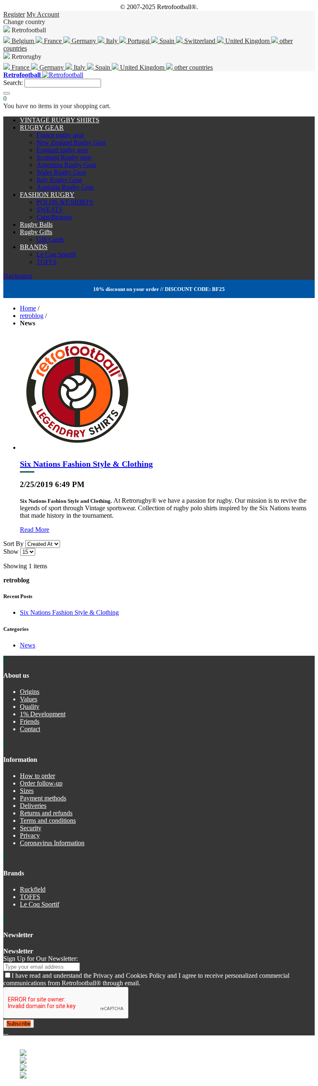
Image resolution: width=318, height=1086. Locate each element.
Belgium (23, 40)
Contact (30, 728)
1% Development (42, 714)
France (52, 40)
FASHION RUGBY (47, 194)
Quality (29, 706)
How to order (37, 775)
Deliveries (33, 805)
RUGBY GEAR (42, 127)
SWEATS (49, 209)
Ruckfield (33, 889)
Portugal (138, 40)
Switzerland (200, 40)
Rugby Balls (36, 224)
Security (30, 827)
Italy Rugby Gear (59, 179)
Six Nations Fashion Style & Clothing (86, 463)
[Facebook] (5, 1031)
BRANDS (34, 246)
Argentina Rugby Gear (66, 164)
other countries (193, 67)
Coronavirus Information (52, 842)
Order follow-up (41, 783)
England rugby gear (62, 149)
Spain (167, 40)
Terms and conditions (48, 820)
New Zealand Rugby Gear (71, 142)
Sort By (13, 543)
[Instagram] (7, 1031)
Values (28, 699)
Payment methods (43, 798)
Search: (13, 82)
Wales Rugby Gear (61, 172)
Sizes (27, 790)
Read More (34, 529)
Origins (29, 691)
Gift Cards (50, 239)
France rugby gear (60, 134)
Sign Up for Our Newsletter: (40, 958)
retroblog (31, 315)
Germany (84, 40)
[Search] (6, 93)
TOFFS (46, 261)
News (27, 645)
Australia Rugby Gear (65, 187)
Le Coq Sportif (56, 254)
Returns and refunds (46, 813)
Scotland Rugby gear (64, 157)
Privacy (30, 835)
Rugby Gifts (36, 231)
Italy (111, 40)
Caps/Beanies (54, 217)
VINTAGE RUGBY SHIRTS (59, 120)
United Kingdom (247, 40)
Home (28, 308)
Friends (29, 721)
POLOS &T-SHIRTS (64, 202)
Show (11, 551)
